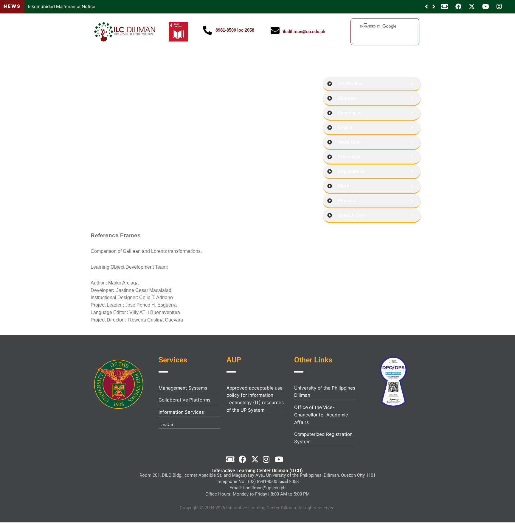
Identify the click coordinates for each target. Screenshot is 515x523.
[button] (434, 6)
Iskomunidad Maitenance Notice (61, 6)
